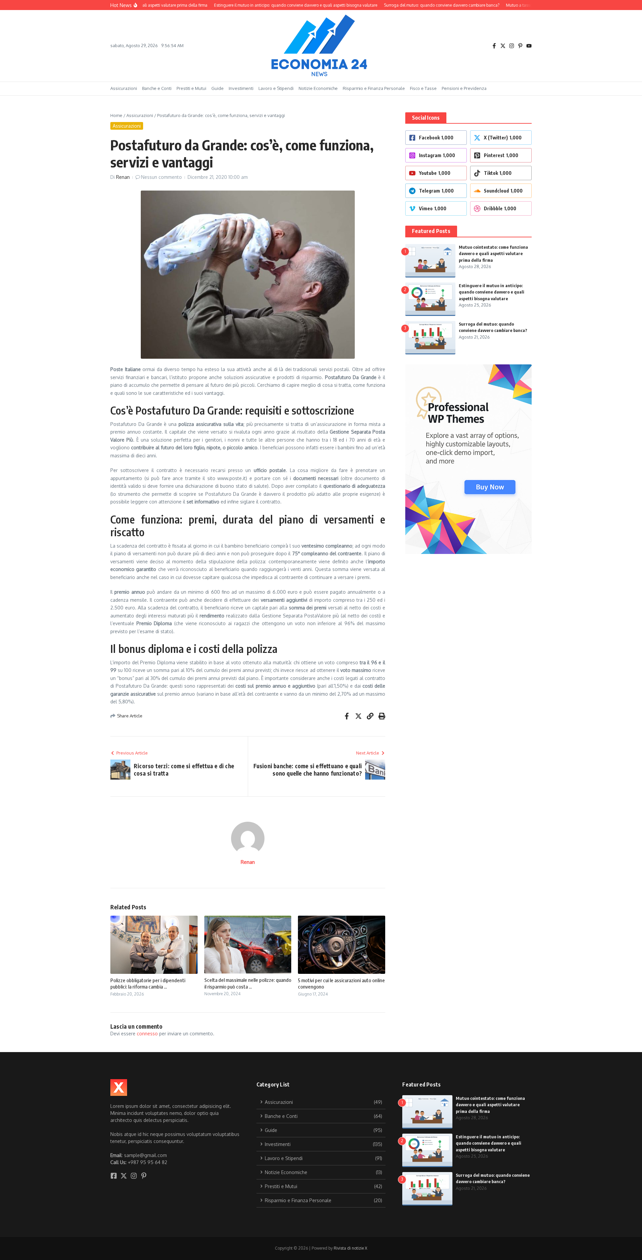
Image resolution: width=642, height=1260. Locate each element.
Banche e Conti (157, 88)
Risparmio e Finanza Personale (374, 88)
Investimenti (241, 88)
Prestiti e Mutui (191, 88)
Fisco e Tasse (423, 88)
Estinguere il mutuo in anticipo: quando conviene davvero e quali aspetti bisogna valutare (491, 292)
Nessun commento (161, 177)
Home (116, 115)
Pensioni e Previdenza (464, 88)
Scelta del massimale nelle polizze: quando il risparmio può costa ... (247, 983)
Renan (123, 177)
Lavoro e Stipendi (276, 88)
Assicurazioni (123, 88)
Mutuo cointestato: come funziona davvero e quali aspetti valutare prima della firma (493, 253)
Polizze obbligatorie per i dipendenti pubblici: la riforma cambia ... (147, 983)
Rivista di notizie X (350, 1248)
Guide (217, 88)
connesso (147, 1033)
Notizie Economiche (318, 88)
